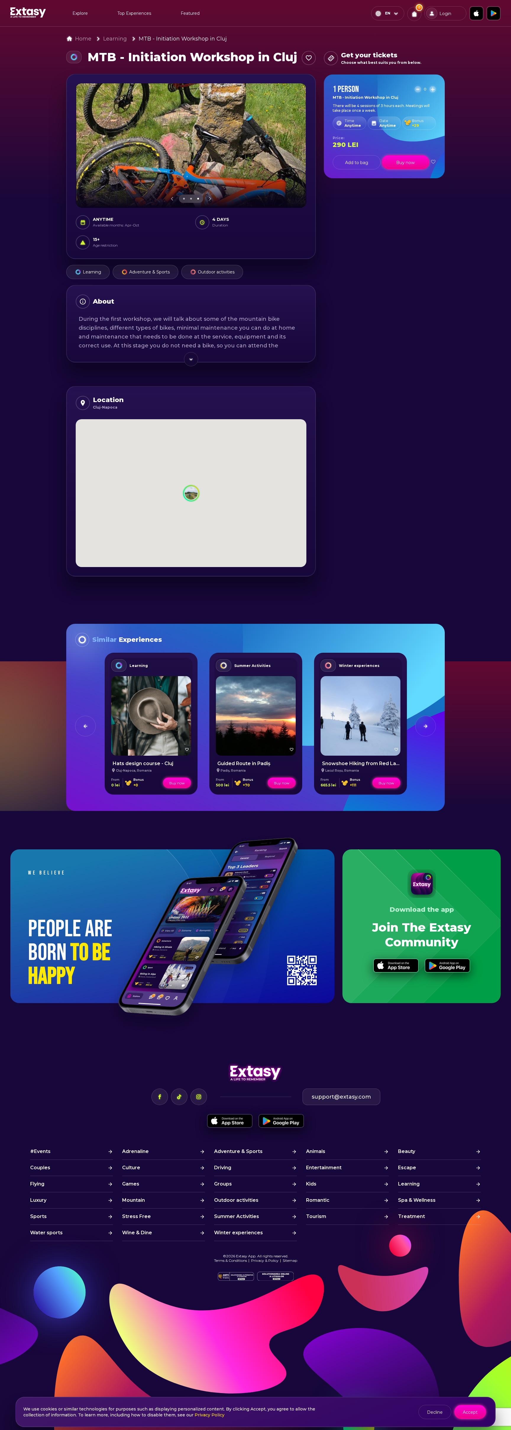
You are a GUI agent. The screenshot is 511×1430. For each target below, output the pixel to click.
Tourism (316, 1216)
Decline (435, 1412)
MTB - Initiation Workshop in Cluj (183, 38)
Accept (470, 1412)
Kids (311, 1184)
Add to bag (356, 162)
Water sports (46, 1232)
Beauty (406, 1151)
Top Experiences (134, 13)
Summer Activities (252, 665)
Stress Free (136, 1216)
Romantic (317, 1200)
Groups (223, 1184)
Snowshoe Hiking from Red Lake (362, 763)
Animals (315, 1151)
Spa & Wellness (417, 1200)
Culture (131, 1167)
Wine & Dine (137, 1232)
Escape (407, 1167)
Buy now (405, 162)
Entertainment (324, 1167)
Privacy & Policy (265, 1260)
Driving (222, 1167)
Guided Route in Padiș (243, 763)
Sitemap (290, 1260)
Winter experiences (359, 665)
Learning (115, 38)
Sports (38, 1216)
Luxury (38, 1200)
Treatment (411, 1216)
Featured (190, 13)
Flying (37, 1184)
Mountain (133, 1200)
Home (83, 38)
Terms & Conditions (230, 1260)
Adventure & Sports (149, 272)
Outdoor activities (216, 272)
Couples (40, 1167)
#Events (40, 1151)
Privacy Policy (209, 1415)
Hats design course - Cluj (143, 763)
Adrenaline (135, 1151)
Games (130, 1184)
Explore (80, 13)
